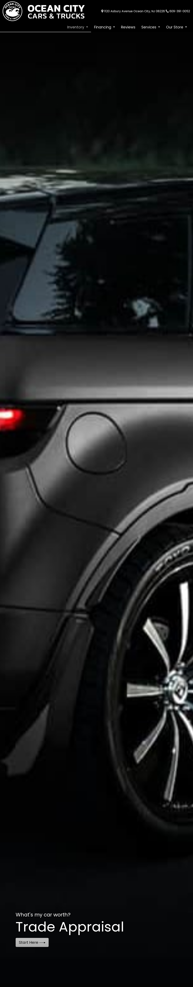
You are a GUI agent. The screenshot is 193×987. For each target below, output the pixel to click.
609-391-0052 (179, 11)
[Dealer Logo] (47, 11)
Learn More (30, 942)
